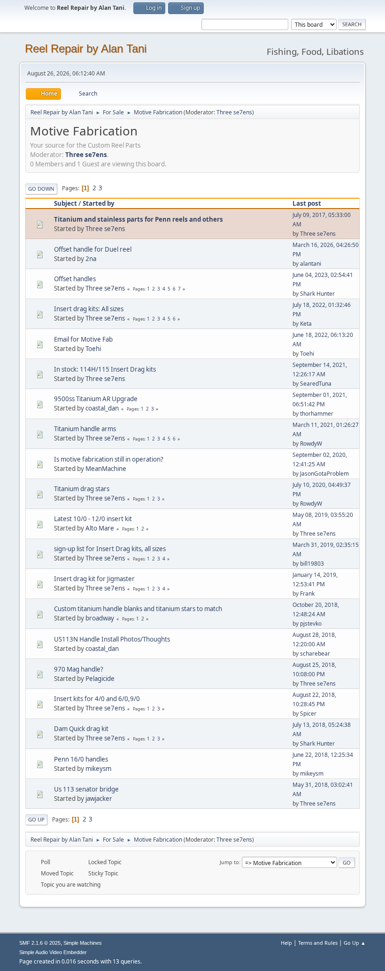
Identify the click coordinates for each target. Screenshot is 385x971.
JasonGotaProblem (324, 474)
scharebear (315, 653)
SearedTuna (315, 384)
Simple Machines (82, 943)
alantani (310, 264)
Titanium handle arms (85, 429)
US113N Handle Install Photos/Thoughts (112, 639)
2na (90, 258)
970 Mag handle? (78, 669)
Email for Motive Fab (83, 339)
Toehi (93, 348)
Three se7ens (234, 112)
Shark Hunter (317, 294)
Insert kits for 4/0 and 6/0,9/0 (97, 699)
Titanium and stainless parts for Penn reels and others (138, 219)
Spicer (308, 713)
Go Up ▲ (355, 942)
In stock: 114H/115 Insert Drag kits (105, 369)
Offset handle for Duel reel (92, 249)
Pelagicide (100, 678)
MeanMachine (105, 468)
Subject (65, 203)
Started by (99, 203)
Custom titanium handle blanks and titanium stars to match (138, 609)
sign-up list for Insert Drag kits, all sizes (110, 549)
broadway (99, 618)
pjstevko (311, 623)
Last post (307, 203)
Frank (307, 594)
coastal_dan (102, 408)
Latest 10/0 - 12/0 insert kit (93, 519)
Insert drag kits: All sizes (88, 309)
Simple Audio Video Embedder (53, 952)
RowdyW (311, 444)
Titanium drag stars (81, 489)
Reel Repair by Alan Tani (85, 48)
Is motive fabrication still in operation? (108, 459)
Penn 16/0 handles (81, 759)
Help (286, 942)
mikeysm (98, 768)
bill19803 (312, 564)
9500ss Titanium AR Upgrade (96, 399)
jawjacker (98, 798)
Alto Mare (99, 528)
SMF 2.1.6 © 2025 (40, 943)
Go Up (36, 819)
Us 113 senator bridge (86, 789)
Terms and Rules (318, 942)
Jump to (229, 862)
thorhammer (316, 414)
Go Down (41, 188)
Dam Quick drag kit (81, 729)
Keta (306, 324)
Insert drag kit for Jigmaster (94, 579)
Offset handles (75, 279)
